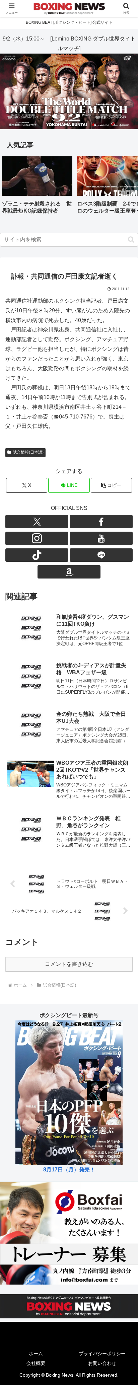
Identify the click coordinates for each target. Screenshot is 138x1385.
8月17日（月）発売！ (69, 1169)
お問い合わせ (102, 1363)
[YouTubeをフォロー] (101, 538)
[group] (37, 188)
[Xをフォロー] (36, 521)
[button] (126, 186)
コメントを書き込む (69, 964)
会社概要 (35, 1363)
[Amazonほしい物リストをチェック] (69, 572)
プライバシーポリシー (102, 1353)
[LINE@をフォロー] (101, 555)
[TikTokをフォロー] (36, 555)
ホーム (36, 1353)
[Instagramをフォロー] (36, 538)
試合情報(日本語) (28, 452)
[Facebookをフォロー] (101, 521)
